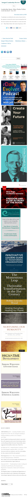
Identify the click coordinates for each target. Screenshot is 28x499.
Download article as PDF (20, 14)
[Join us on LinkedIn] (8, 52)
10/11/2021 (20, 449)
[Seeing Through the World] (14, 181)
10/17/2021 (3, 437)
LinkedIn (19, 27)
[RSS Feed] (11, 52)
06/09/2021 (16, 457)
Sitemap (25, 494)
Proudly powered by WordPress (16, 494)
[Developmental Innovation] (11, 406)
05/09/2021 (3, 469)
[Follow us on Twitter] (2, 52)
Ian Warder (3, 447)
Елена (2, 464)
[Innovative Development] (11, 378)
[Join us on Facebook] (5, 52)
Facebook (14, 27)
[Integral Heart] (11, 422)
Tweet (9, 27)
